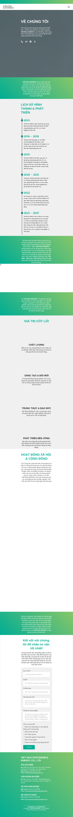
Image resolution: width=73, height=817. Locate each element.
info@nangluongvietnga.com (34, 772)
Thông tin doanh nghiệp (30, 710)
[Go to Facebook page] (31, 42)
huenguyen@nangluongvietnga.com (36, 791)
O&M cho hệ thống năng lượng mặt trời (36, 742)
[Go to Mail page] (27, 42)
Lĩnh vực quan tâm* (29, 724)
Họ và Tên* (26, 671)
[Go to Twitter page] (35, 42)
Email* (25, 679)
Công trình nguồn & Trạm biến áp (34, 737)
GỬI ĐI (29, 747)
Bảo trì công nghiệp (30, 739)
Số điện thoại (27, 688)
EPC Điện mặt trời (30, 734)
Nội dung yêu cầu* (29, 697)
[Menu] (69, 7)
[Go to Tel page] (23, 42)
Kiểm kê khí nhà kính (31, 732)
